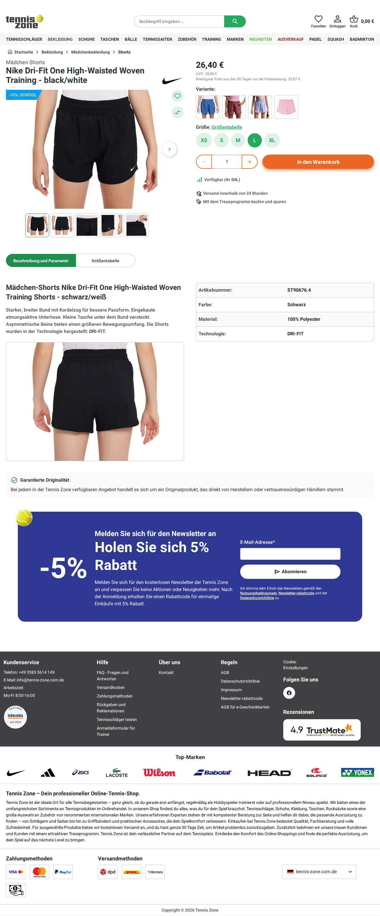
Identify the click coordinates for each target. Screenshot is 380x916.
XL (272, 140)
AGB (225, 672)
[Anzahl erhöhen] (250, 162)
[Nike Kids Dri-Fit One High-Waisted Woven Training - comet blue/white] (208, 107)
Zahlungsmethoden (115, 696)
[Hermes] (155, 872)
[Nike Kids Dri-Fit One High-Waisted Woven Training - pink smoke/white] (234, 107)
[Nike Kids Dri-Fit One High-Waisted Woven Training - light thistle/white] (260, 107)
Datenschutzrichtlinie (257, 598)
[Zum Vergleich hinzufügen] (177, 112)
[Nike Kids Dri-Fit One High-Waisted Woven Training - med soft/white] (286, 107)
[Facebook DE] (289, 693)
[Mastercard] (39, 872)
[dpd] (108, 872)
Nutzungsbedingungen (258, 593)
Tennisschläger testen (117, 719)
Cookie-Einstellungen (289, 664)
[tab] (41, 260)
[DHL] (131, 872)
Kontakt (166, 672)
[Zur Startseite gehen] (24, 21)
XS (204, 140)
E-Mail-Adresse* (257, 542)
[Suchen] (235, 21)
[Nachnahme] (16, 890)
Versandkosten (111, 687)
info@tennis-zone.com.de (40, 680)
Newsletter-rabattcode (296, 593)
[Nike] (172, 80)
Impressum (231, 689)
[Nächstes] (169, 149)
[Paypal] (63, 872)
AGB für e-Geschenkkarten (245, 707)
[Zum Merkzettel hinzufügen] (177, 96)
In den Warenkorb (318, 162)
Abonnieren (294, 571)
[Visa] (16, 872)
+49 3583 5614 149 (44, 4)
